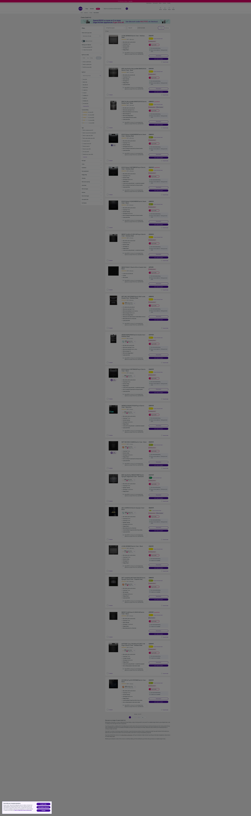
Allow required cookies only (43, 807)
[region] (27, 807)
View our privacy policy (27, 810)
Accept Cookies (43, 804)
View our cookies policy (18, 810)
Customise (43, 810)
